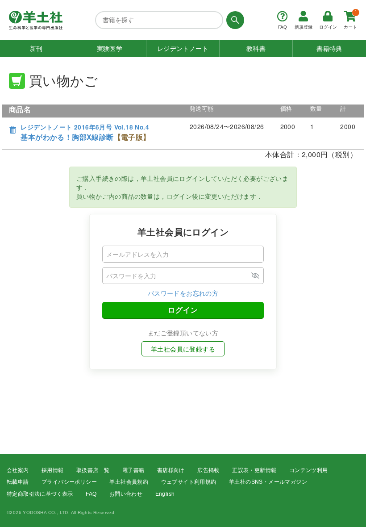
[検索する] (233, 20)
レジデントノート (182, 48)
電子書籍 (133, 470)
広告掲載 (208, 470)
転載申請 (18, 482)
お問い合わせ (125, 494)
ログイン (183, 310)
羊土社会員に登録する (183, 348)
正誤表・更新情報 (254, 470)
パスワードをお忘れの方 (183, 293)
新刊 (36, 48)
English (165, 494)
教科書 (256, 48)
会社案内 (18, 470)
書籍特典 (329, 48)
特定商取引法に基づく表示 (40, 494)
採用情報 (53, 470)
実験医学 (110, 48)
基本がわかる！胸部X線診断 (85, 132)
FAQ (91, 494)
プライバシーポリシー (69, 482)
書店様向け (171, 470)
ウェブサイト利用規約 (188, 482)
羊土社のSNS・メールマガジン (268, 482)
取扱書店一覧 (92, 470)
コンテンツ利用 (308, 470)
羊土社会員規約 (128, 482)
